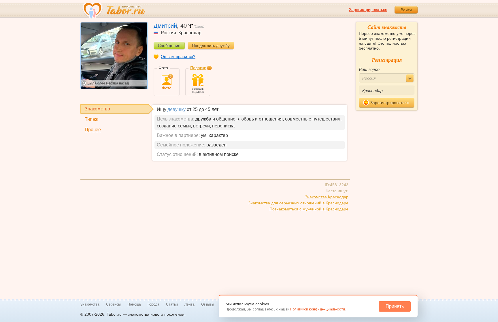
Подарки (198, 67)
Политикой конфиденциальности (317, 309)
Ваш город (369, 69)
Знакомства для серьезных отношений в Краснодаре (298, 203)
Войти (406, 9)
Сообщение (169, 45)
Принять (395, 306)
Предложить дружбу (211, 45)
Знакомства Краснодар (326, 197)
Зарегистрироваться (368, 9)
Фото (166, 82)
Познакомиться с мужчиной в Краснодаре (308, 209)
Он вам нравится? (178, 56)
